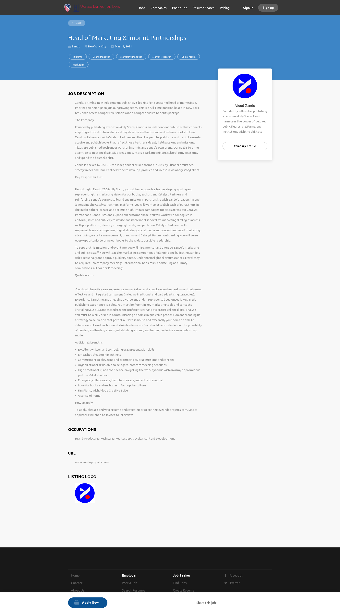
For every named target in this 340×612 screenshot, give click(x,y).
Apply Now (90, 602)
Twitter (234, 583)
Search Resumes (133, 590)
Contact (76, 583)
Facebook (236, 575)
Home (75, 575)
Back (78, 23)
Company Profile (245, 146)
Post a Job (129, 583)
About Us (77, 590)
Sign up (268, 7)
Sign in (248, 8)
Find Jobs (180, 583)
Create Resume (183, 590)
